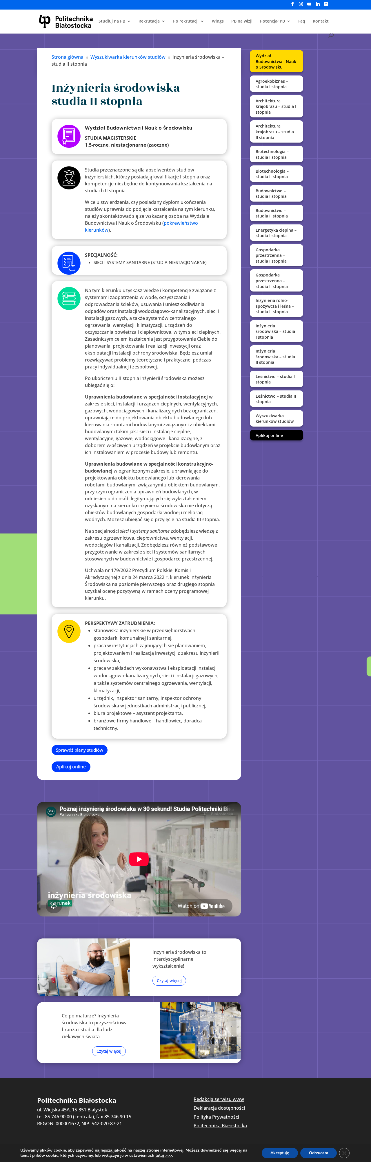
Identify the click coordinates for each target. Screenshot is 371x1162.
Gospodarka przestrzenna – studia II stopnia (272, 280)
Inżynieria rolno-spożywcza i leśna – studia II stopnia (275, 306)
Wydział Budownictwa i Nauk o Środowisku (276, 61)
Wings (218, 21)
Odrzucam (318, 1153)
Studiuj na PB (112, 21)
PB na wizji (241, 21)
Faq (301, 21)
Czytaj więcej (169, 980)
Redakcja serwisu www (219, 1099)
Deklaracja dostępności (219, 1108)
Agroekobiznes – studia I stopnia (272, 84)
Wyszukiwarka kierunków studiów (275, 418)
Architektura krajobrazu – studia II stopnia (275, 131)
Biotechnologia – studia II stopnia (272, 174)
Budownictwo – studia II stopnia (272, 213)
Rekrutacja (149, 21)
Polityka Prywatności (216, 1117)
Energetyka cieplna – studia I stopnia (276, 233)
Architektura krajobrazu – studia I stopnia (276, 106)
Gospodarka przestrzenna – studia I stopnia (271, 255)
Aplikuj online (71, 766)
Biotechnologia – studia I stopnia (272, 154)
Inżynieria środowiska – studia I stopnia (275, 331)
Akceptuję (279, 1153)
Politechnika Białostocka (220, 1125)
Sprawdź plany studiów (79, 750)
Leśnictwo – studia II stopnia (276, 399)
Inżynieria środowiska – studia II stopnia (275, 356)
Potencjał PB (272, 21)
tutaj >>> (163, 1155)
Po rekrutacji (186, 21)
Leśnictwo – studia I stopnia (275, 379)
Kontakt (321, 21)
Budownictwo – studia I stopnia (271, 193)
